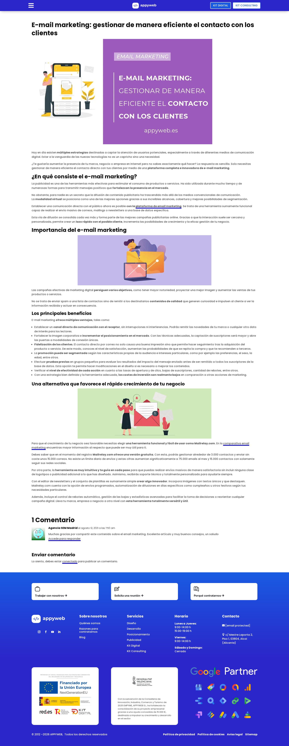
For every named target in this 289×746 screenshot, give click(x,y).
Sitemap (251, 734)
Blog (82, 637)
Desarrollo (134, 629)
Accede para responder (64, 539)
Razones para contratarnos (88, 630)
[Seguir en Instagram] (39, 632)
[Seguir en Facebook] (46, 632)
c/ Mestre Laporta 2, (237, 635)
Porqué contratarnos (207, 595)
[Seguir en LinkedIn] (59, 632)
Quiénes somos (89, 623)
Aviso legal (235, 734)
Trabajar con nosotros (49, 595)
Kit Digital (220, 5)
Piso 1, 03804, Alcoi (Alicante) (234, 641)
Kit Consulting (247, 5)
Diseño (131, 623)
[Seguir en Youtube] (52, 632)
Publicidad (134, 640)
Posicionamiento (138, 634)
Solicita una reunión (127, 595)
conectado (69, 561)
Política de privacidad (179, 734)
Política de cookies (211, 734)
